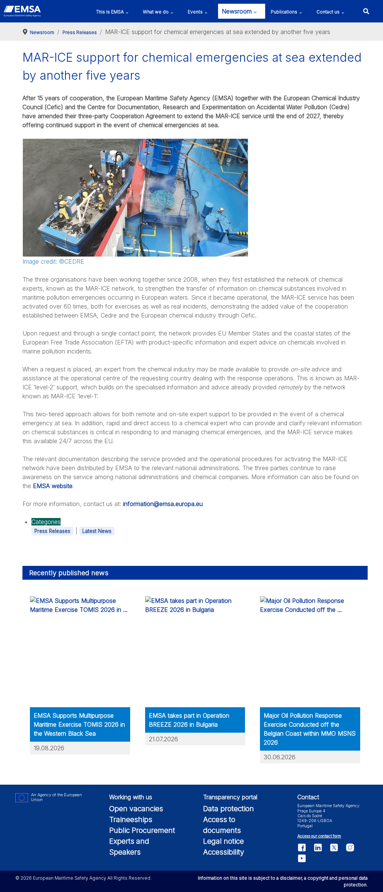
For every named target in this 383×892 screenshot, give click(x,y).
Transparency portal (230, 797)
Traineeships (130, 819)
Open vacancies (136, 808)
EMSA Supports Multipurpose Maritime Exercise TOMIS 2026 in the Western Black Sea (79, 724)
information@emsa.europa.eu (163, 504)
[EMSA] (22, 11)
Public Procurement (142, 830)
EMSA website (53, 486)
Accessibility (223, 851)
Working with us (130, 797)
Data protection (228, 808)
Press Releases (52, 531)
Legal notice (223, 841)
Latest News (96, 531)
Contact (308, 797)
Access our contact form (319, 836)
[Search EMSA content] (366, 11)
